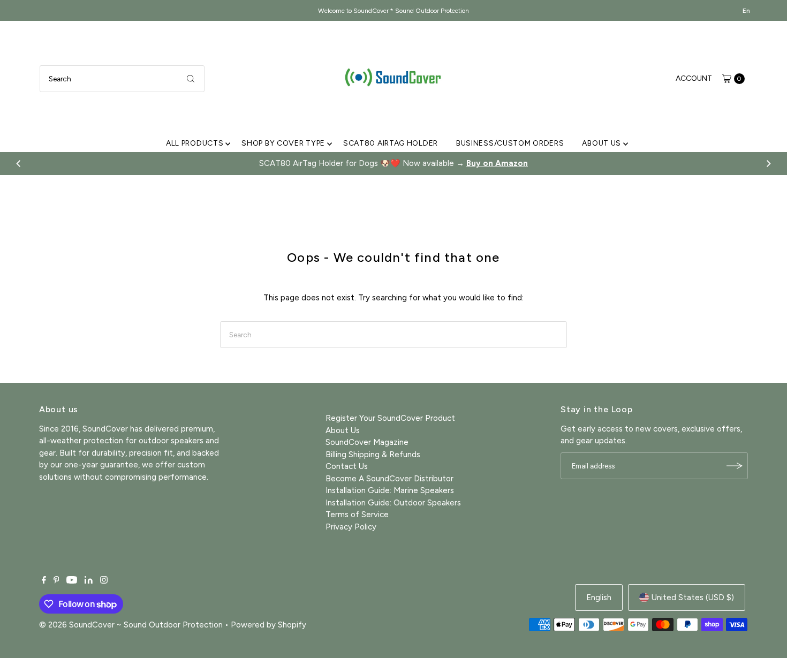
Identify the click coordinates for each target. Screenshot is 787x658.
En (746, 10)
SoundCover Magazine (367, 442)
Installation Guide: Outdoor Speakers (393, 503)
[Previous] (18, 163)
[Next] (768, 163)
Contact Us (347, 466)
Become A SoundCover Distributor (389, 478)
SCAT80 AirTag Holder (390, 143)
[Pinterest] (56, 581)
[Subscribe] (734, 465)
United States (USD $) (693, 597)
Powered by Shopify (268, 625)
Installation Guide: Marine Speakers (390, 490)
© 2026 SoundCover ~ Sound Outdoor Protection (131, 625)
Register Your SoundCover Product (390, 418)
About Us (601, 143)
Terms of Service (357, 514)
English (598, 597)
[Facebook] (44, 581)
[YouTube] (71, 581)
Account (694, 78)
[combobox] (122, 78)
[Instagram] (104, 581)
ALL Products (194, 143)
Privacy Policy (351, 527)
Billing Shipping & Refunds (373, 454)
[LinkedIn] (89, 581)
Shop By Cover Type (283, 143)
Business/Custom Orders (510, 143)
